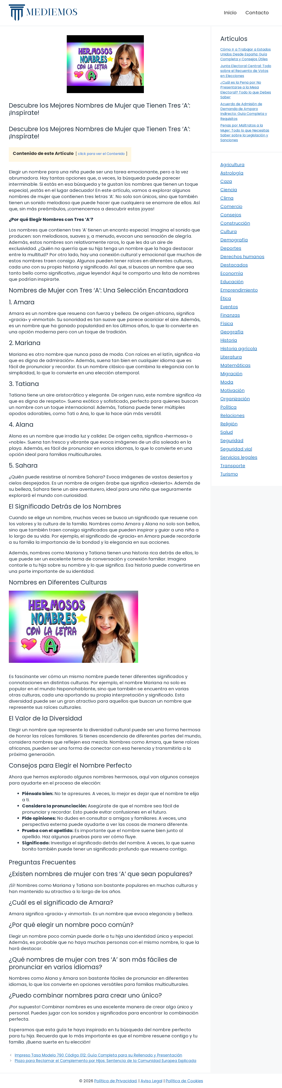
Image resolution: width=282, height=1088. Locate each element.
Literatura (231, 357)
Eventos (229, 307)
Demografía (234, 240)
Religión (228, 424)
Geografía (231, 332)
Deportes (230, 248)
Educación (231, 282)
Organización (235, 399)
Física (226, 323)
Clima (227, 198)
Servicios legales (238, 457)
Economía (231, 273)
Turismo (229, 474)
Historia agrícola (238, 349)
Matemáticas (235, 365)
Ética (225, 298)
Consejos (230, 215)
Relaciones (232, 415)
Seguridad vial (236, 449)
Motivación (232, 390)
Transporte (232, 466)
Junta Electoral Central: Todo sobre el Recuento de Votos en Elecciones (245, 70)
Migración (231, 374)
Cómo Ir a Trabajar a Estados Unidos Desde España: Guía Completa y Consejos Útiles (245, 54)
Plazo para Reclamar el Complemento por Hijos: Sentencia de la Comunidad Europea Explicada (105, 1060)
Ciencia (228, 190)
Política (228, 407)
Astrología (231, 173)
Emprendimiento (239, 290)
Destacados (234, 265)
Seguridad (231, 440)
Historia (228, 340)
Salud (226, 432)
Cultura (228, 231)
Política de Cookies (184, 1081)
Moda (226, 382)
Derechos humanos (242, 257)
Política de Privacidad (115, 1081)
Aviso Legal (151, 1081)
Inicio (230, 12)
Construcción (235, 223)
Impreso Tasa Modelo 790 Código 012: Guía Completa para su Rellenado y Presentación (98, 1055)
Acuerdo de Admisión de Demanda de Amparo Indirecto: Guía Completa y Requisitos (243, 111)
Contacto (257, 12)
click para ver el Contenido (101, 153)
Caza (226, 181)
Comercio (231, 206)
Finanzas (230, 315)
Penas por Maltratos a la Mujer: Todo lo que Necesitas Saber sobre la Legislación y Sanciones (244, 133)
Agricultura (232, 165)
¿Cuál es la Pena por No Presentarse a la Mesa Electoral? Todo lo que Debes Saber (245, 90)
